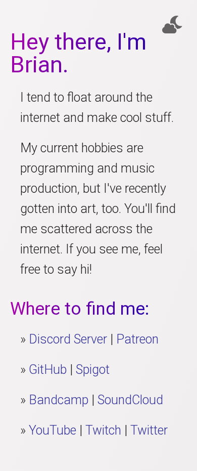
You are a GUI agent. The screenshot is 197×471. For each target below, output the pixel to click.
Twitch (103, 430)
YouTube (52, 430)
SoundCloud (130, 400)
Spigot (93, 369)
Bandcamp (58, 400)
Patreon (137, 339)
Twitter (149, 430)
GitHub (48, 369)
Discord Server (68, 339)
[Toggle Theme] (172, 25)
